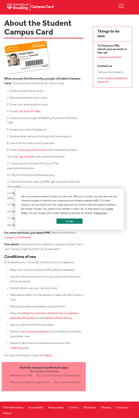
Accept (69, 221)
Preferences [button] (100, 212)
